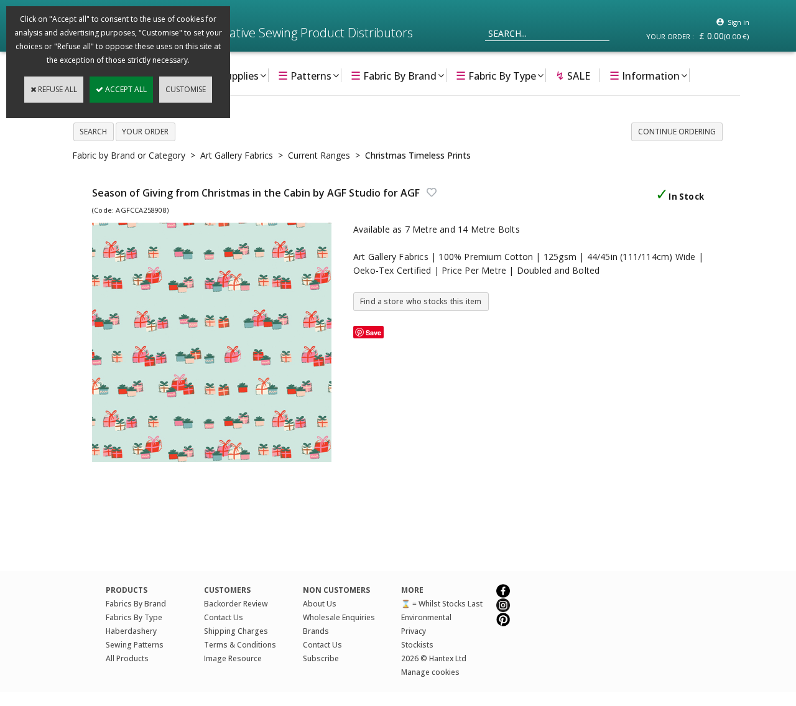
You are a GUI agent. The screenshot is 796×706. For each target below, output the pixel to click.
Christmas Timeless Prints (418, 155)
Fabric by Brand (394, 75)
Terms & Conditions (240, 644)
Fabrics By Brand (136, 603)
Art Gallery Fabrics (236, 155)
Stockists (417, 644)
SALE (572, 75)
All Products (127, 658)
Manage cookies (430, 672)
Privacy (413, 631)
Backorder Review (236, 603)
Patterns (304, 75)
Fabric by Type (496, 75)
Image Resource (233, 658)
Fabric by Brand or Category (128, 155)
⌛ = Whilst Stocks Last (442, 603)
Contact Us (223, 617)
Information (644, 75)
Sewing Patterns (135, 644)
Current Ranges (319, 155)
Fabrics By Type (134, 617)
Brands (316, 631)
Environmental (426, 617)
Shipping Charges (236, 631)
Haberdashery (131, 631)
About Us (319, 603)
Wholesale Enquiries (339, 617)
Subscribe (321, 658)
